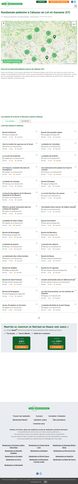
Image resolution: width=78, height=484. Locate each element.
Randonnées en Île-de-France (39, 456)
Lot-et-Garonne (34, 16)
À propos (41, 2)
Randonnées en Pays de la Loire (64, 451)
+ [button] (3, 23)
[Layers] (74, 24)
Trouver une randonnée (21, 416)
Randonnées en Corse (13, 459)
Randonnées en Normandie (13, 465)
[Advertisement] (39, 94)
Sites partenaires (59, 420)
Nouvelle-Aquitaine (23, 16)
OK (46, 482)
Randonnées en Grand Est (64, 456)
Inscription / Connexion (57, 416)
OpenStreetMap (67, 63)
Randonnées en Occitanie (13, 456)
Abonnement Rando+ (20, 420)
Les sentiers (10, 121)
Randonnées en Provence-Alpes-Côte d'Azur (13, 446)
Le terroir (25, 121)
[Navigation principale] (75, 6)
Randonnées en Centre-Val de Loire (39, 446)
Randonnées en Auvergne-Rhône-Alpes (64, 446)
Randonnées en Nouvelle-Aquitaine (13, 452)
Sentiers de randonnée (10, 16)
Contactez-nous (39, 424)
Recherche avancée (13, 61)
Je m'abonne (21, 347)
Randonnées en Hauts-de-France (64, 459)
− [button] (3, 26)
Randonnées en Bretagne (39, 451)
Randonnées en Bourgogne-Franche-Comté (39, 461)
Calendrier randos (40, 420)
